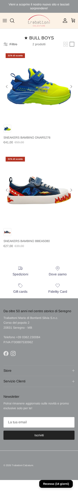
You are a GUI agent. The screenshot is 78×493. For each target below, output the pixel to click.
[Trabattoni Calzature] (39, 20)
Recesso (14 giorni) (56, 483)
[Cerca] (14, 20)
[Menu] (5, 20)
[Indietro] (6, 86)
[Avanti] (71, 86)
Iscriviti (39, 435)
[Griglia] (65, 44)
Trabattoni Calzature (22, 465)
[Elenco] (72, 44)
